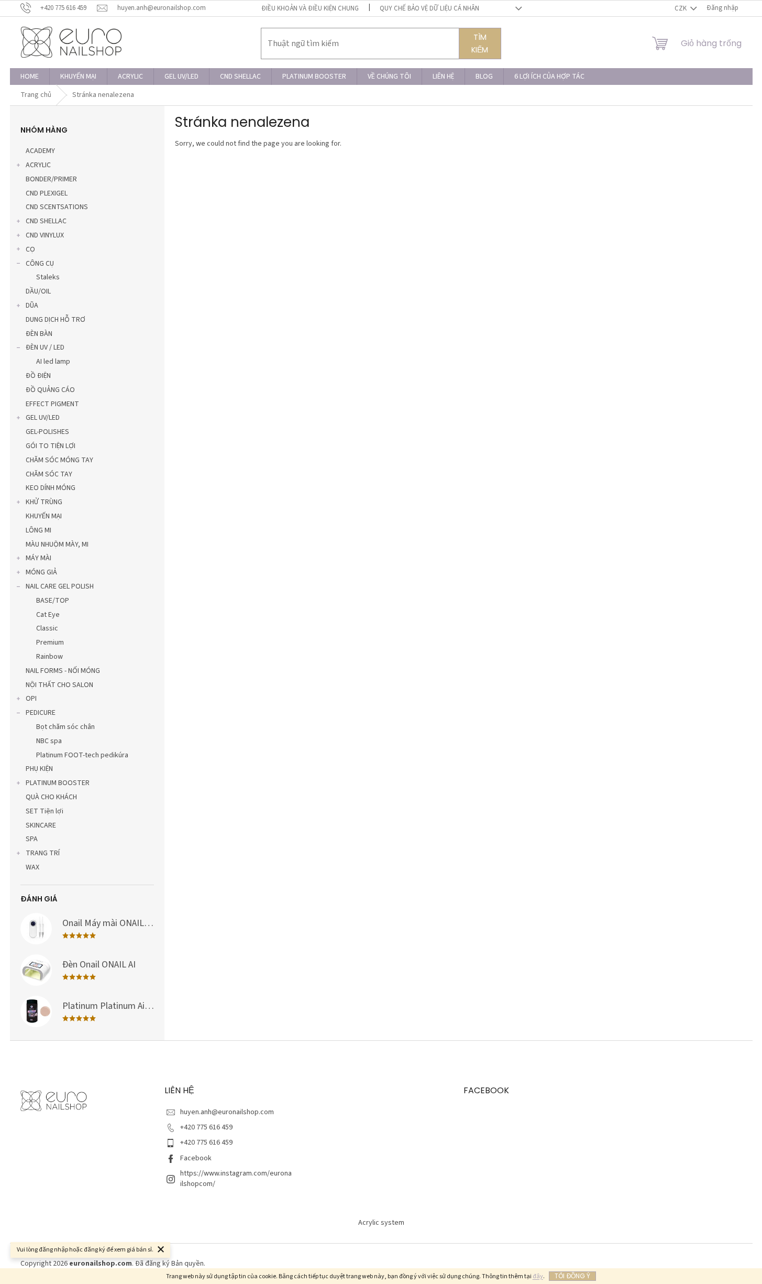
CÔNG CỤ (40, 263)
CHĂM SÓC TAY (49, 474)
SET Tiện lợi (44, 811)
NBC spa (49, 741)
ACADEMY (40, 151)
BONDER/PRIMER (51, 179)
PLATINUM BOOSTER (58, 783)
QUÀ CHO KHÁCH (51, 797)
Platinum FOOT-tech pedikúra (82, 755)
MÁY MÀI (38, 558)
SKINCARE (41, 825)
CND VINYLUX (45, 235)
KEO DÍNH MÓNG (50, 488)
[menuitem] (29, 76)
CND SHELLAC (46, 221)
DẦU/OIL (38, 291)
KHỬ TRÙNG (44, 502)
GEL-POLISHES (47, 432)
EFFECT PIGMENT (52, 404)
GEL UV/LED (43, 417)
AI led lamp (53, 361)
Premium (50, 642)
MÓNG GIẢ (41, 572)
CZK (681, 8)
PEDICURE (41, 713)
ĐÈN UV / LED (45, 347)
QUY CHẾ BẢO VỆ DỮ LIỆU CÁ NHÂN (429, 8)
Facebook (196, 1158)
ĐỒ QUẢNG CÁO (50, 390)
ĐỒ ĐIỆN (38, 376)
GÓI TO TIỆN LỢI (50, 446)
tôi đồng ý (572, 1275)
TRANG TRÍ (43, 853)
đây (538, 1276)
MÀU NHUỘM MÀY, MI (57, 544)
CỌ (30, 249)
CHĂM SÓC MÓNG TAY (59, 460)
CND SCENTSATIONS (57, 207)
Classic (47, 628)
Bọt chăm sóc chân (65, 727)
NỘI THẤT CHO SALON (59, 685)
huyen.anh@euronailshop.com (227, 1112)
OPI (31, 698)
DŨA (32, 305)
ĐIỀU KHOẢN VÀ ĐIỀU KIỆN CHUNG (310, 8)
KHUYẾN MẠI (44, 516)
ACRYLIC (38, 165)
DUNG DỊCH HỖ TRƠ (55, 319)
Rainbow (49, 656)
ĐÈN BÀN (39, 334)
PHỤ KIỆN (39, 769)
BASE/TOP (52, 600)
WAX (32, 867)
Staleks (48, 277)
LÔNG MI (38, 530)
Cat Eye (48, 615)
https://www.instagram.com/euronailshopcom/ (236, 1178)
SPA (32, 839)
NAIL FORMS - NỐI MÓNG (63, 671)
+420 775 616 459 (206, 1127)
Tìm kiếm (479, 43)
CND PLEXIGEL (47, 193)
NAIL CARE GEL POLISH (60, 586)
